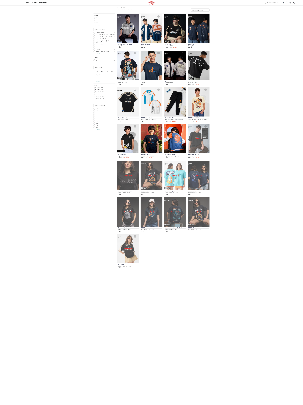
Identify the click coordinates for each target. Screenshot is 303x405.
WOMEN (34, 2)
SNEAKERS (43, 2)
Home (118, 7)
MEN (27, 2)
